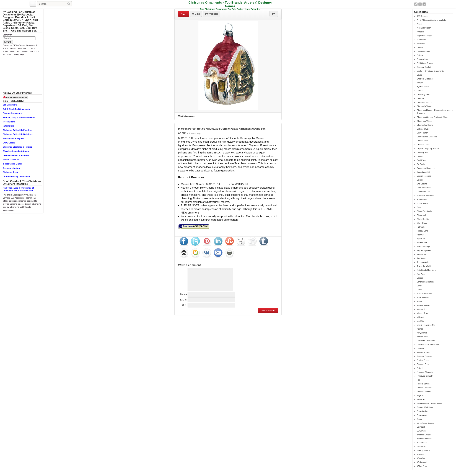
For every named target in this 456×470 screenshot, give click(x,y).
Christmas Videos (424, 121)
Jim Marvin (421, 254)
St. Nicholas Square (425, 423)
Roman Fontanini (424, 388)
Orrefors (420, 348)
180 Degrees (422, 16)
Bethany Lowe (423, 59)
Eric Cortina (422, 184)
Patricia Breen (423, 360)
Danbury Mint (422, 152)
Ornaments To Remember (428, 344)
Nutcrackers (8, 126)
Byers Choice (423, 87)
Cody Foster (422, 133)
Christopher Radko (425, 125)
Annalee (420, 32)
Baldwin (420, 47)
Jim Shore (421, 258)
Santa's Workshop (425, 407)
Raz (418, 380)
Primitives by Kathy (425, 376)
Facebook (420, 4)
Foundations (422, 199)
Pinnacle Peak (423, 364)
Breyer (420, 83)
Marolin (420, 301)
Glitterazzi (421, 215)
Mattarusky (422, 309)
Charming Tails (423, 94)
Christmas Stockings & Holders (17, 147)
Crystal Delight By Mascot (428, 148)
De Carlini (421, 164)
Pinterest (424, 4)
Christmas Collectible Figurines (17, 130)
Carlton (420, 90)
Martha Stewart (423, 305)
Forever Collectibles (425, 195)
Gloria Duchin (423, 219)
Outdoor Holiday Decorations (16, 176)
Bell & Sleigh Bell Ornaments (16, 109)
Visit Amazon (186, 116)
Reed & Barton (423, 384)
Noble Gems (422, 337)
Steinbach (421, 427)
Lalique (420, 278)
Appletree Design (424, 36)
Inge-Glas (421, 239)
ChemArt (420, 98)
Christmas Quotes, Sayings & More (432, 117)
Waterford (421, 458)
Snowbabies (422, 415)
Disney (420, 180)
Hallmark (420, 227)
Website (213, 13)
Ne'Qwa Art (422, 333)
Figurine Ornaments (12, 113)
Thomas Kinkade (424, 435)
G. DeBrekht (422, 203)
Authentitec (421, 39)
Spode (419, 419)
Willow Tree (422, 466)
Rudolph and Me (424, 392)
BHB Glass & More (425, 63)
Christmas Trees (10, 172)
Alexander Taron (424, 28)
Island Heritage (423, 246)
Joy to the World (424, 266)
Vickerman (421, 446)
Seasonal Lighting (11, 168)
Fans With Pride (424, 188)
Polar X (420, 368)
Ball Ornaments (10, 105)
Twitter (416, 4)
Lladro (419, 290)
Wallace (420, 454)
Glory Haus (422, 223)
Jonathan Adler (423, 262)
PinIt (183, 14)
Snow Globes (9, 143)
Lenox (419, 286)
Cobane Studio (423, 129)
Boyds (419, 75)
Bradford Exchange (425, 79)
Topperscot (422, 442)
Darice (420, 156)
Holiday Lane (422, 231)
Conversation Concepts (427, 137)
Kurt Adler (421, 274)
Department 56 (423, 172)
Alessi (419, 24)
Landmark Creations (425, 282)
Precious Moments (425, 372)
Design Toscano (424, 176)
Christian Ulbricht (424, 102)
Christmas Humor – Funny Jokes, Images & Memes (435, 111)
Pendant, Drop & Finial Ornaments (19, 117)
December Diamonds (426, 168)
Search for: (7, 35)
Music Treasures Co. (426, 325)
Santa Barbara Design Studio (429, 403)
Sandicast (421, 399)
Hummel (420, 235)
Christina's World (424, 106)
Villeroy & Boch (423, 450)
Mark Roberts (423, 297)
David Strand (422, 160)
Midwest (420, 317)
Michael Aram (422, 313)
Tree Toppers (9, 122)
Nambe (420, 329)
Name (183, 294)
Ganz (419, 207)
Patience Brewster (425, 356)
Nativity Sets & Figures (13, 138)
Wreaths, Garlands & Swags (16, 151)
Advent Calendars (11, 159)
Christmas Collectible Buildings (17, 134)
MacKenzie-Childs (424, 293)
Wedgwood (421, 462)
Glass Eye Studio (424, 211)
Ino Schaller (422, 243)
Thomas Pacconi (424, 439)
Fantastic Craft (423, 192)
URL (184, 305)
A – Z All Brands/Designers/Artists (431, 20)
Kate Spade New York (426, 270)
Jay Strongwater (424, 250)
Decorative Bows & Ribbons (16, 155)
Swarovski (421, 431)
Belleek (420, 55)
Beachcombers (423, 51)
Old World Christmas (426, 341)
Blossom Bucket (424, 67)
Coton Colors (422, 141)
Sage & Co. (422, 395)
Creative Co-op (423, 144)
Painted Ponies (423, 352)
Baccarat (421, 43)
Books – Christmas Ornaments (430, 71)
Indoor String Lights (12, 164)
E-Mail (183, 299)
